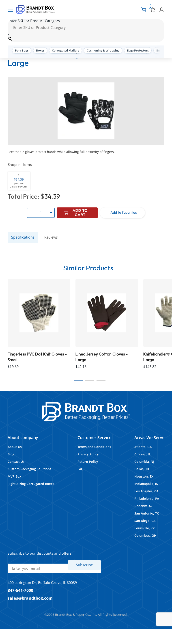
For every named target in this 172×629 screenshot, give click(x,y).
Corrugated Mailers (65, 50)
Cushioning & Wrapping (103, 50)
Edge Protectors (138, 50)
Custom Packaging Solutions (29, 469)
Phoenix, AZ (143, 506)
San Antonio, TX (146, 513)
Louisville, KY (144, 528)
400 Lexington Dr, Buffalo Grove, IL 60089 (42, 582)
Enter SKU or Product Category (34, 20)
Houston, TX (143, 476)
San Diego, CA (144, 521)
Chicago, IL (142, 454)
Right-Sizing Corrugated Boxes (31, 484)
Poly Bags (21, 50)
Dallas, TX (141, 469)
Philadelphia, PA (146, 498)
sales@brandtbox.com (30, 598)
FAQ (80, 469)
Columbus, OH (145, 535)
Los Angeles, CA (146, 491)
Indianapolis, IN (146, 484)
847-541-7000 (20, 590)
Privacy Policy (88, 454)
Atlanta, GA (143, 447)
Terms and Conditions (94, 447)
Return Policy (87, 461)
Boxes (40, 50)
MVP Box (14, 476)
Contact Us (16, 461)
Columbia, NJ (144, 461)
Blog (11, 454)
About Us (15, 447)
